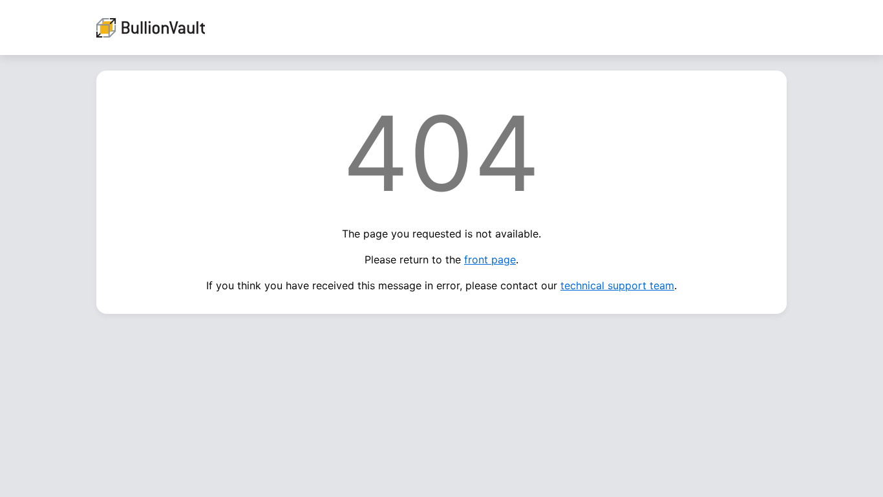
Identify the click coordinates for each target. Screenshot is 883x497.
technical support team (617, 285)
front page (490, 259)
